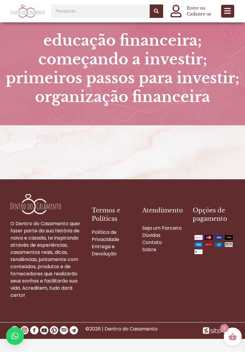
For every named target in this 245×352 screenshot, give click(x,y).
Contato (152, 242)
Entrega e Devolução (104, 250)
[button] (227, 11)
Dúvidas (151, 235)
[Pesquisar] (156, 11)
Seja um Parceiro (162, 228)
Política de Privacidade (105, 236)
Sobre (149, 249)
